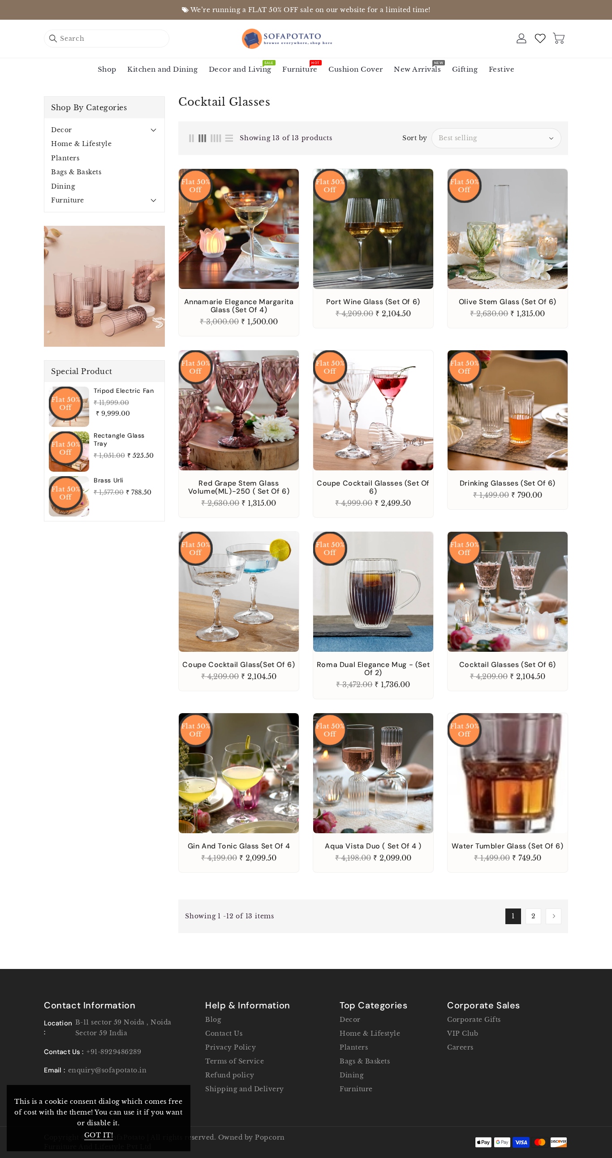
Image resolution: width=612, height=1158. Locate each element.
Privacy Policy (230, 1047)
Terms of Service (234, 1061)
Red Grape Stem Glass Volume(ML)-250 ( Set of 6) (239, 487)
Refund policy (229, 1075)
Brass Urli (109, 480)
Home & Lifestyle (81, 144)
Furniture (67, 200)
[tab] (104, 129)
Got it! (98, 1135)
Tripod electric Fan (124, 391)
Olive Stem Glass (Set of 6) (507, 302)
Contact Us (223, 1033)
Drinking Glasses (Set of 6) (508, 483)
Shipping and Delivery (244, 1089)
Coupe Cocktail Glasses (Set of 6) (373, 487)
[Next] (553, 916)
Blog (213, 1020)
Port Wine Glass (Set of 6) (373, 302)
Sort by (414, 138)
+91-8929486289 (113, 1052)
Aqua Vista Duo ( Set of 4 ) (373, 846)
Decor (61, 130)
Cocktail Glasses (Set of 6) (507, 665)
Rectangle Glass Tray (119, 439)
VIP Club (462, 1033)
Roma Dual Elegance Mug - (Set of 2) (373, 669)
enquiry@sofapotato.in (107, 1070)
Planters (65, 158)
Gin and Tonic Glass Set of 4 (239, 846)
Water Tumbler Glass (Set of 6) (507, 846)
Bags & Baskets (76, 172)
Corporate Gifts (474, 1020)
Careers (460, 1047)
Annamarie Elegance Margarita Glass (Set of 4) (239, 306)
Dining (63, 186)
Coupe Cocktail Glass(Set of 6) (238, 665)
